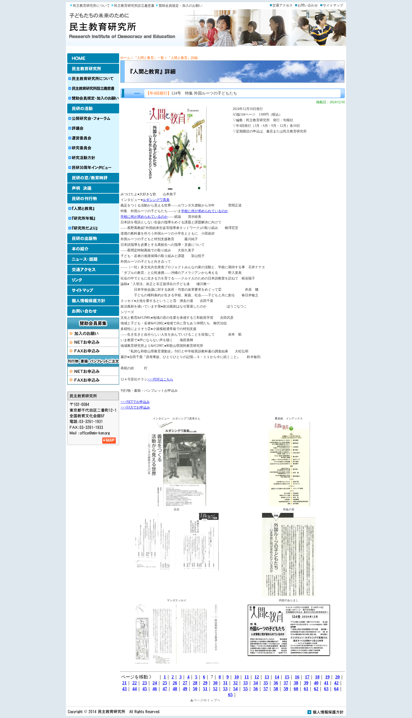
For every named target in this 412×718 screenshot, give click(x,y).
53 (225, 688)
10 (236, 677)
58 (276, 688)
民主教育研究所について (91, 6)
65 (230, 694)
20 (337, 677)
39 (306, 682)
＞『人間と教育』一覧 (147, 58)
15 (287, 677)
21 (124, 682)
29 (205, 682)
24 (154, 682)
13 (267, 677)
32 (235, 682)
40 (316, 682)
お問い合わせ (308, 5)
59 (286, 688)
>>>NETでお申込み (135, 402)
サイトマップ (333, 5)
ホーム (125, 58)
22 (134, 682)
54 (235, 688)
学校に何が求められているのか (204, 211)
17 (307, 677)
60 (296, 688)
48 (175, 688)
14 (277, 677)
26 (175, 682)
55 (245, 688)
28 (195, 682)
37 (286, 682)
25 (165, 682)
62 (316, 688)
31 (225, 682)
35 (265, 682)
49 (185, 688)
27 (185, 682)
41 (326, 682)
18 (317, 677)
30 (215, 682)
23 (144, 682)
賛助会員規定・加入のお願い (180, 6)
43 (124, 688)
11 (246, 677)
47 (165, 688)
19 (327, 677)
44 (134, 688)
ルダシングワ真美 (156, 200)
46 (154, 688)
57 (265, 688)
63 (326, 688)
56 (255, 688)
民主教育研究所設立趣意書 (134, 6)
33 (245, 682)
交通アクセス (282, 5)
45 (144, 688)
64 (336, 688)
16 (297, 677)
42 (336, 682)
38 (296, 682)
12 (256, 677)
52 (215, 688)
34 (255, 682)
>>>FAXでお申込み (135, 407)
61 (306, 688)
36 (276, 682)
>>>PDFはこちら (160, 379)
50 (195, 688)
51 (205, 688)
